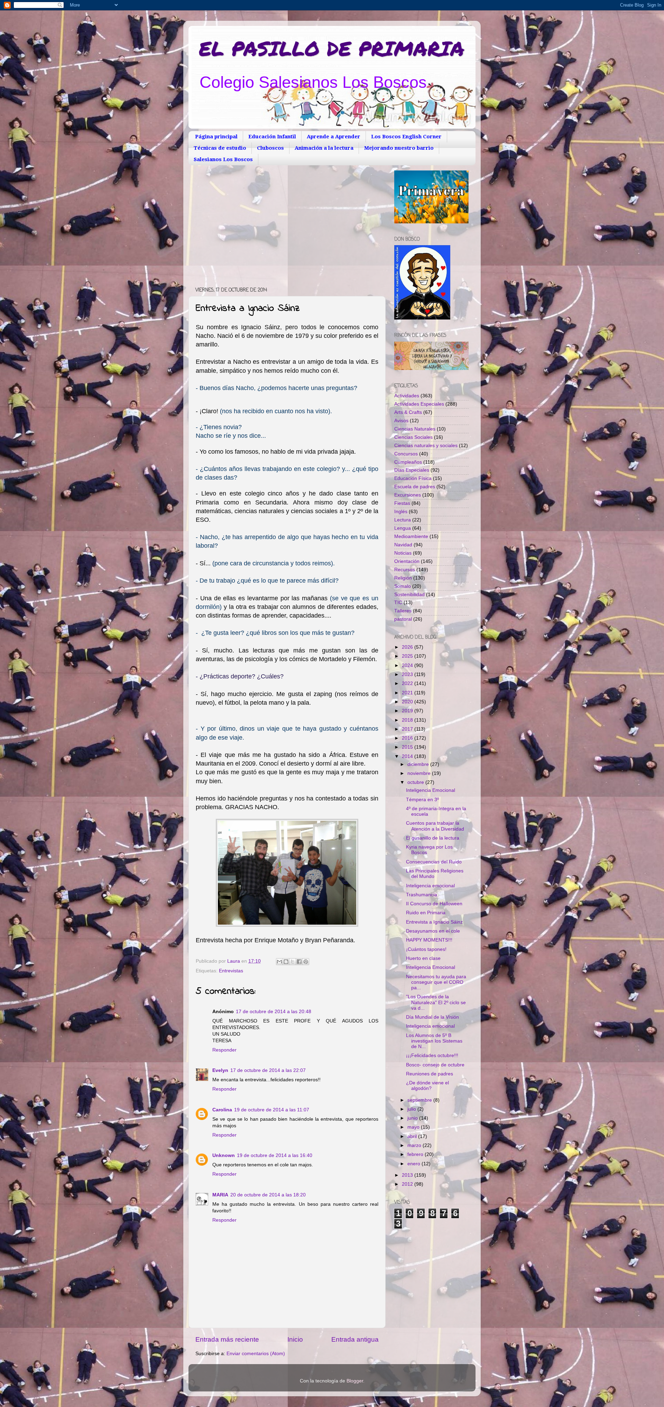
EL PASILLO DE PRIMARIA (331, 48)
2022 (408, 683)
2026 (408, 647)
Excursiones (407, 495)
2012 (408, 1184)
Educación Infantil (272, 136)
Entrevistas (231, 970)
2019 (408, 710)
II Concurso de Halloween (434, 903)
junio (413, 1118)
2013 (408, 1175)
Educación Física (413, 478)
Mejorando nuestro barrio (399, 148)
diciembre (418, 764)
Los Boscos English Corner (406, 136)
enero (414, 1163)
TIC (398, 602)
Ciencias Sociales (413, 437)
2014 (408, 756)
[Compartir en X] (292, 961)
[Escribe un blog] (286, 961)
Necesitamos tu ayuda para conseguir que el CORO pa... (436, 982)
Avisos (401, 420)
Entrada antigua (355, 1339)
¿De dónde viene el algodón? (427, 1085)
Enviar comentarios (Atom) (256, 1353)
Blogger (355, 1380)
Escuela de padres (414, 486)
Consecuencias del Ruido (434, 861)
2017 (408, 729)
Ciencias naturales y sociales (426, 445)
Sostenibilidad (409, 594)
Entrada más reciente (227, 1339)
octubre (416, 782)
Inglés (400, 511)
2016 (408, 738)
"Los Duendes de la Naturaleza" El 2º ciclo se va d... (436, 1002)
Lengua (402, 528)
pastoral (403, 619)
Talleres (403, 610)
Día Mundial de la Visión (432, 1017)
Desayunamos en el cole (433, 931)
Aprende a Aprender (333, 136)
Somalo (402, 586)
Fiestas (402, 503)
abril (412, 1136)
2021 (408, 692)
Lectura (402, 519)
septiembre (420, 1100)
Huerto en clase (423, 958)
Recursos (404, 569)
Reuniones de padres (429, 1073)
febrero (416, 1154)
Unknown (223, 1155)
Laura (234, 961)
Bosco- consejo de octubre (435, 1064)
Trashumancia (421, 894)
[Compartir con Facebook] (299, 961)
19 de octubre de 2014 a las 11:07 (271, 1109)
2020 (408, 701)
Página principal (216, 136)
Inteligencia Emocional (430, 790)
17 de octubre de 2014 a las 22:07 (268, 1070)
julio (412, 1109)
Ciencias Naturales (414, 429)
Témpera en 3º (422, 799)
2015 (408, 747)
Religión (403, 578)
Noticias (403, 553)
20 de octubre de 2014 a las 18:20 (268, 1194)
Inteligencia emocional (430, 885)
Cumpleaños (408, 462)
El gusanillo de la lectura (432, 838)
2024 (408, 665)
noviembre (419, 773)
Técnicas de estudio (220, 148)
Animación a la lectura (324, 148)
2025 (408, 656)
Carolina (222, 1109)
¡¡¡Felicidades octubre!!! (432, 1055)
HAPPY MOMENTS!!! (429, 940)
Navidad (403, 544)
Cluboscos (270, 148)
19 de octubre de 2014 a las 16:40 (274, 1155)
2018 (408, 720)
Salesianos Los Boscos (223, 159)
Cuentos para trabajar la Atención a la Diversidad (435, 826)
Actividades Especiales (419, 404)
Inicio (295, 1339)
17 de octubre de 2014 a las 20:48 (273, 1011)
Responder (224, 1050)
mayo (414, 1127)
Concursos (406, 453)
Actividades (406, 395)
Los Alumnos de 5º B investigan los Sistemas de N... (434, 1041)
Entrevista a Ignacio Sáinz (434, 922)
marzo (415, 1145)
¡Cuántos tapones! (426, 949)
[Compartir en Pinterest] (305, 961)
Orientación (406, 561)
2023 (408, 674)
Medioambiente (411, 536)
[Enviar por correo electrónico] (279, 961)
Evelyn (220, 1070)
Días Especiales (411, 470)
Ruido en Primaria (425, 912)
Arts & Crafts (408, 412)
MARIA (220, 1194)
